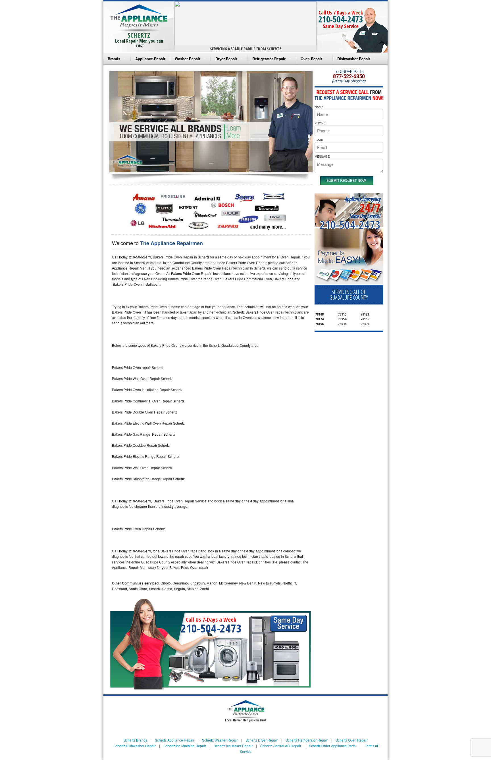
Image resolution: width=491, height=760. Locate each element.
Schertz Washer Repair (220, 740)
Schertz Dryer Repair (262, 740)
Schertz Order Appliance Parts (332, 745)
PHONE (320, 123)
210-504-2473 (340, 19)
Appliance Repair (150, 58)
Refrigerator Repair (269, 58)
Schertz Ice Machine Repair (184, 745)
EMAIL (319, 139)
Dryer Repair (226, 58)
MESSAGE (322, 156)
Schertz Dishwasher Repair (134, 745)
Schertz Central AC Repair (280, 745)
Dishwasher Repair (353, 58)
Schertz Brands (135, 740)
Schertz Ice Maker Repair (233, 745)
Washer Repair (187, 58)
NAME (319, 106)
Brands (114, 58)
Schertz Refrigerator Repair (307, 740)
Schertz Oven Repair (352, 740)
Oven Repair (311, 58)
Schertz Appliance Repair (174, 740)
